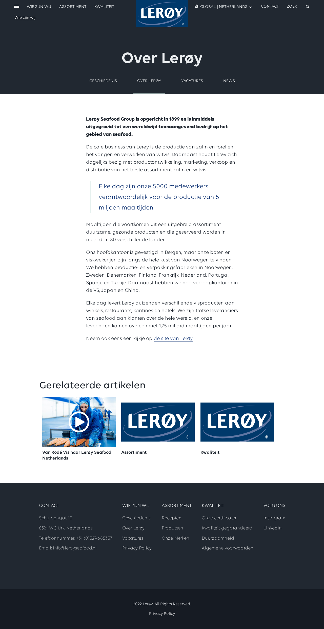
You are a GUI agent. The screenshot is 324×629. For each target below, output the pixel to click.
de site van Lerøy (173, 338)
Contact (270, 7)
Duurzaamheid (218, 538)
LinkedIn (273, 528)
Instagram (274, 518)
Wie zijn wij (24, 18)
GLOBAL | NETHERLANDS (223, 7)
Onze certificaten (220, 518)
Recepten (171, 518)
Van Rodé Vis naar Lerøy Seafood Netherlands (76, 455)
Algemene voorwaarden (227, 548)
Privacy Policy (137, 548)
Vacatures (192, 81)
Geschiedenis (103, 81)
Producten (172, 528)
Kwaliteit (104, 7)
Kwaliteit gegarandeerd (227, 528)
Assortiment (72, 7)
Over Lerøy (149, 81)
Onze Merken (175, 538)
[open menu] (16, 7)
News (229, 81)
